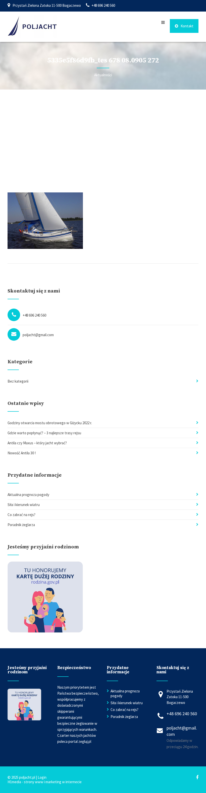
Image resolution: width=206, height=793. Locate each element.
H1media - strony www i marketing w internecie (45, 781)
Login (42, 777)
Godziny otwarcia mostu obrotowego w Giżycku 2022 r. (50, 422)
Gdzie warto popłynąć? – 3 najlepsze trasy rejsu (44, 432)
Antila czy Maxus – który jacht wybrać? (37, 443)
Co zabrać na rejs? (21, 514)
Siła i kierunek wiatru (24, 504)
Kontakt (187, 26)
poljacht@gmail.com (38, 334)
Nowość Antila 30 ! (22, 453)
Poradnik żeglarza (21, 524)
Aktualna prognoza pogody (28, 494)
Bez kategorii (18, 381)
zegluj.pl (84, 741)
